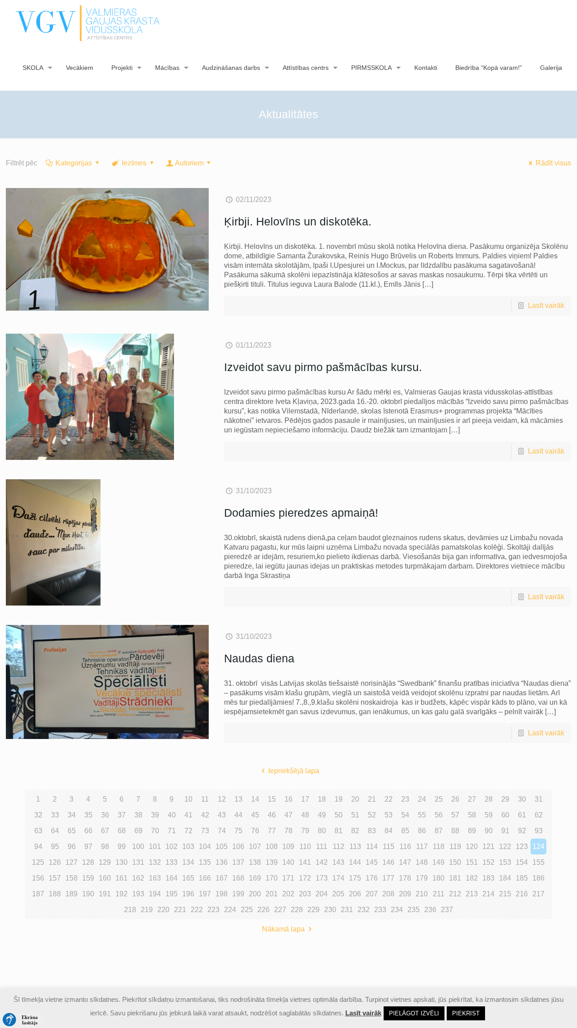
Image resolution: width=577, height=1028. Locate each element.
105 (221, 846)
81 (338, 831)
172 (305, 878)
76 (255, 831)
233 (380, 909)
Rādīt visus (553, 163)
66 (88, 831)
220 (163, 909)
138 (255, 862)
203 (305, 894)
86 (422, 831)
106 (238, 846)
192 (121, 894)
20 (355, 799)
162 (138, 878)
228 (297, 909)
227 (280, 909)
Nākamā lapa (283, 929)
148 (422, 862)
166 (205, 878)
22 (389, 799)
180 (438, 878)
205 (338, 894)
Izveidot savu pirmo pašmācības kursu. (323, 367)
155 (538, 862)
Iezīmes (134, 163)
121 (488, 846)
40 (172, 815)
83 (372, 831)
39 (155, 815)
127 (71, 862)
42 (205, 815)
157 (55, 878)
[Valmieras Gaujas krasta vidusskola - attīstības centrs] (87, 22)
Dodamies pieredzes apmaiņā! (301, 512)
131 (138, 862)
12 (222, 799)
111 (321, 846)
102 (171, 846)
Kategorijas (73, 163)
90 (489, 831)
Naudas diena (259, 658)
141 (305, 862)
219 (147, 909)
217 (538, 894)
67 (105, 831)
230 (330, 909)
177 (388, 878)
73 (205, 831)
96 (72, 846)
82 (355, 831)
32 (38, 815)
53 (389, 815)
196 (188, 894)
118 (438, 846)
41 (188, 815)
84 (389, 831)
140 (288, 862)
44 (238, 815)
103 (188, 846)
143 (338, 862)
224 (230, 909)
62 (539, 815)
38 (138, 815)
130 (121, 862)
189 (71, 894)
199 (238, 894)
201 (272, 894)
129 (105, 862)
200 (255, 894)
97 (88, 846)
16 (288, 799)
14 (255, 799)
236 (430, 909)
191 (105, 894)
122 (505, 846)
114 (372, 846)
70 (155, 831)
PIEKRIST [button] (466, 1013)
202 (288, 894)
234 (397, 909)
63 (38, 831)
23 (405, 799)
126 (55, 862)
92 (522, 831)
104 (205, 846)
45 (255, 815)
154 (522, 862)
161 (121, 878)
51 (355, 815)
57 (455, 815)
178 (405, 878)
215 (505, 894)
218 (130, 909)
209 (405, 894)
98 (105, 846)
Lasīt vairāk (546, 305)
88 (455, 831)
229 (313, 909)
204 (322, 894)
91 (505, 831)
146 (388, 862)
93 (539, 831)
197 (205, 894)
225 (247, 909)
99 (122, 846)
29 (505, 799)
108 (272, 846)
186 (538, 878)
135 (205, 862)
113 (355, 846)
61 (522, 815)
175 (355, 878)
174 (338, 878)
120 (472, 846)
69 (138, 831)
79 (305, 831)
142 (322, 862)
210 (422, 894)
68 (122, 831)
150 (455, 862)
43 (222, 815)
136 (221, 862)
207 (372, 894)
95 (55, 846)
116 (405, 846)
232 (363, 909)
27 (472, 799)
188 (55, 894)
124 (538, 846)
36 (105, 815)
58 (472, 815)
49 (322, 815)
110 (305, 846)
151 (472, 862)
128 (88, 862)
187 (38, 894)
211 (438, 894)
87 (439, 831)
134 (188, 862)
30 (522, 799)
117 (422, 846)
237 (447, 909)
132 (155, 862)
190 (88, 894)
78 (288, 831)
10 (188, 799)
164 (171, 878)
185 (522, 878)
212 (455, 894)
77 (272, 831)
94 (38, 846)
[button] (22, 1020)
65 (72, 831)
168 (238, 878)
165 (188, 878)
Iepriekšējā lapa (293, 771)
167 (221, 878)
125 (38, 862)
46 (272, 815)
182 (472, 878)
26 (455, 799)
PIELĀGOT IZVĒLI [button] (414, 1013)
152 (488, 862)
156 (38, 878)
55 (422, 815)
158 (71, 878)
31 (539, 799)
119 (455, 846)
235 (414, 909)
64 (55, 831)
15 (272, 799)
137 (238, 862)
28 (489, 799)
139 (272, 862)
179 (422, 878)
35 (88, 815)
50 (338, 815)
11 (205, 799)
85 (405, 831)
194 (155, 894)
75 (238, 831)
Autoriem (189, 163)
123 (522, 846)
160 (105, 878)
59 (489, 815)
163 (155, 878)
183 (488, 878)
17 (305, 799)
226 (263, 909)
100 (138, 846)
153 (505, 862)
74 (222, 831)
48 (305, 815)
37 (122, 815)
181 (455, 878)
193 (138, 894)
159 (88, 878)
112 (338, 846)
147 (405, 862)
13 (238, 799)
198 (221, 894)
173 (322, 878)
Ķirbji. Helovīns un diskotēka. (297, 221)
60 (505, 815)
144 (355, 862)
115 (388, 846)
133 (171, 862)
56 (439, 815)
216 (522, 894)
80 (322, 831)
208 (388, 894)
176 (372, 878)
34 (72, 815)
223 (213, 909)
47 (288, 815)
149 (438, 862)
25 (439, 799)
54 (405, 815)
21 (372, 799)
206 (355, 894)
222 (197, 909)
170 (272, 878)
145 (372, 862)
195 (171, 894)
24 (422, 799)
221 (180, 909)
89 (472, 831)
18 (322, 799)
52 (372, 815)
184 (505, 878)
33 (55, 815)
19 (338, 799)
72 (188, 831)
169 (255, 878)
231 (347, 909)
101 (155, 846)
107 (255, 846)
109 (288, 846)
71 (172, 831)
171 (288, 878)
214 (488, 894)
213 (472, 894)
